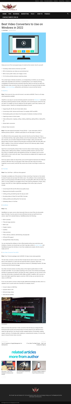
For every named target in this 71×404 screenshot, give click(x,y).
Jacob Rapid (5, 30)
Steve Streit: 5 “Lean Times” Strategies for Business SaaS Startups (7, 373)
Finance (47, 14)
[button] (67, 14)
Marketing (25, 14)
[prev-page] (2, 377)
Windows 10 (37, 99)
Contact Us (67, 0)
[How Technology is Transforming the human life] (24, 365)
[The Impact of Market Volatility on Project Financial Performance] (39, 365)
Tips (9, 14)
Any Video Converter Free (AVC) (11, 252)
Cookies (41, 0)
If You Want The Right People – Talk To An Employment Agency (36, 344)
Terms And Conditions (48, 0)
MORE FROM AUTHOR (24, 357)
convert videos (38, 245)
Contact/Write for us (10, 17)
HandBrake (5, 205)
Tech (32, 14)
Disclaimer (56, 0)
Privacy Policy (61, 0)
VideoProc (5, 90)
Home (4, 14)
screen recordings (9, 87)
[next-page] (4, 377)
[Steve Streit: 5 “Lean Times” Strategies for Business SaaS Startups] (8, 365)
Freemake (5, 168)
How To (40, 14)
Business (16, 14)
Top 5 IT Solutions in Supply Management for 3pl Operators (12, 344)
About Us (37, 0)
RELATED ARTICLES (24, 352)
